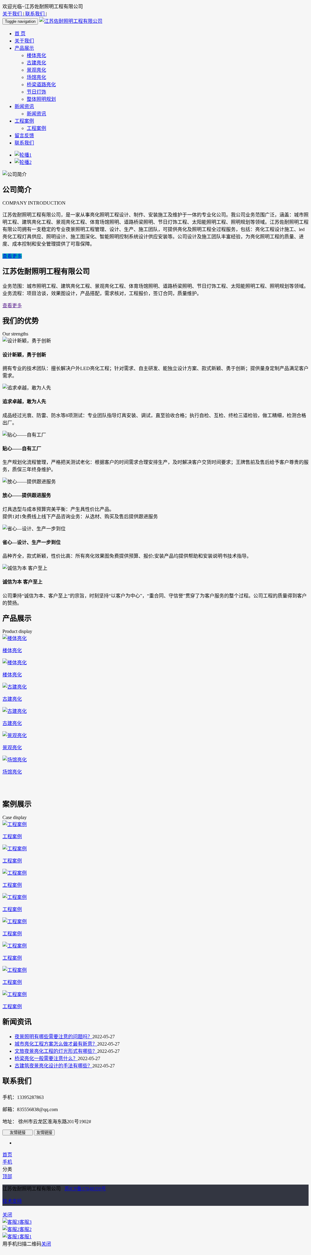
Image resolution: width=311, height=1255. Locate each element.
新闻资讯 (24, 106)
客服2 (25, 1229)
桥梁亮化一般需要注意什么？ (46, 1058)
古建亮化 (36, 62)
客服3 (25, 1222)
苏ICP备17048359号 (85, 1188)
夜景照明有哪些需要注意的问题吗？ (53, 1036)
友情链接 (17, 1132)
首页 (7, 1154)
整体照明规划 (41, 99)
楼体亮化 (36, 55)
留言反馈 (24, 135)
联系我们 (35, 13)
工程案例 (24, 121)
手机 (7, 1162)
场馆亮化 (36, 77)
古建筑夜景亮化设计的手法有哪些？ (53, 1065)
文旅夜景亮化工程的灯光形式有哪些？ (56, 1051)
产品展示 (24, 48)
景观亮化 (36, 70)
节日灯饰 (36, 91)
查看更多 (12, 256)
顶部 (7, 1176)
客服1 (25, 1236)
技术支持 (12, 1201)
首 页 (20, 33)
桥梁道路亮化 (41, 84)
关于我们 (12, 13)
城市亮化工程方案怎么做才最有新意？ (56, 1043)
